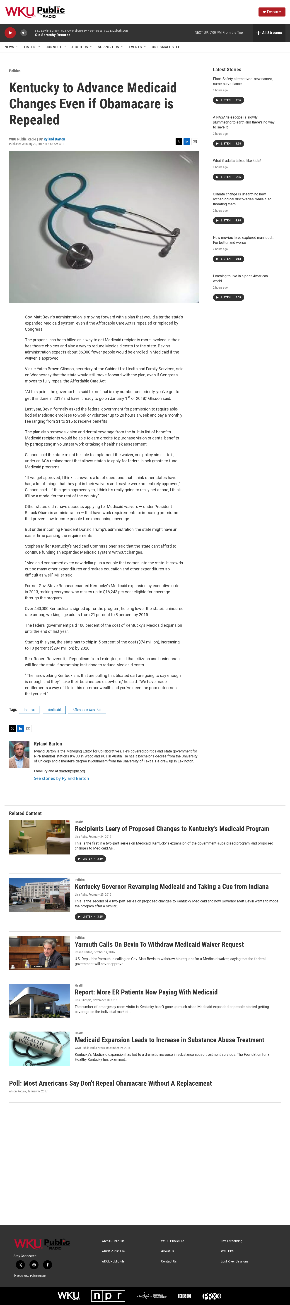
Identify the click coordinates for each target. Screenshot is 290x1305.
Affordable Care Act (87, 710)
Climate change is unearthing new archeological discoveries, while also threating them (242, 199)
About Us (79, 47)
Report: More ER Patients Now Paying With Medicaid (146, 992)
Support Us (108, 47)
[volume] (24, 33)
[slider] (31, 32)
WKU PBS (227, 1251)
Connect (54, 47)
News (9, 47)
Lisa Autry (81, 836)
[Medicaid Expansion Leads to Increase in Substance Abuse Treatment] (39, 1048)
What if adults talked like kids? (237, 161)
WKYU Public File (113, 1241)
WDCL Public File (113, 1261)
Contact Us (169, 1261)
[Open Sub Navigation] (17, 47)
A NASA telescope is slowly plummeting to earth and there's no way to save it (244, 122)
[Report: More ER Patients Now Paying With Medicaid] (39, 1001)
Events (135, 47)
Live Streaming (231, 1241)
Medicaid (54, 710)
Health (79, 822)
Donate (274, 11)
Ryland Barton (54, 139)
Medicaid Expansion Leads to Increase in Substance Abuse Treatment (169, 1040)
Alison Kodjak (17, 1091)
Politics (15, 71)
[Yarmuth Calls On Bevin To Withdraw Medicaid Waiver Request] (39, 953)
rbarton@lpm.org (72, 771)
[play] (10, 33)
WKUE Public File (172, 1241)
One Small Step (166, 47)
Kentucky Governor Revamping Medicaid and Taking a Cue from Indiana (172, 886)
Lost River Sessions (235, 1261)
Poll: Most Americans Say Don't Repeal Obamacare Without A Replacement (110, 1083)
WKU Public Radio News (90, 1048)
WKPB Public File (113, 1251)
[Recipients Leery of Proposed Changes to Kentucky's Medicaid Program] (39, 837)
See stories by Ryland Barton (61, 778)
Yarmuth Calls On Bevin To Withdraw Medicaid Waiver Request (159, 944)
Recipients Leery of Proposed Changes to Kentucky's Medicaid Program (172, 829)
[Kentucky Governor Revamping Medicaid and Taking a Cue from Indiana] (39, 895)
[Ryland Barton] (19, 754)
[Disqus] (145, 1163)
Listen (30, 47)
